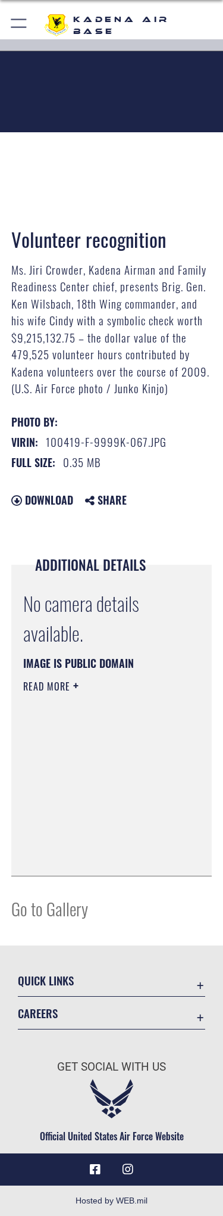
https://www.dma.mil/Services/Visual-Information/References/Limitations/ (95, 837)
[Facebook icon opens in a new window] (95, 1169)
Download (47, 500)
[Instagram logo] (128, 1169)
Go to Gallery (49, 908)
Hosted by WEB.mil (111, 1200)
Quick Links (46, 980)
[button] (19, 25)
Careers (38, 1013)
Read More (48, 686)
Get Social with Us (111, 1067)
